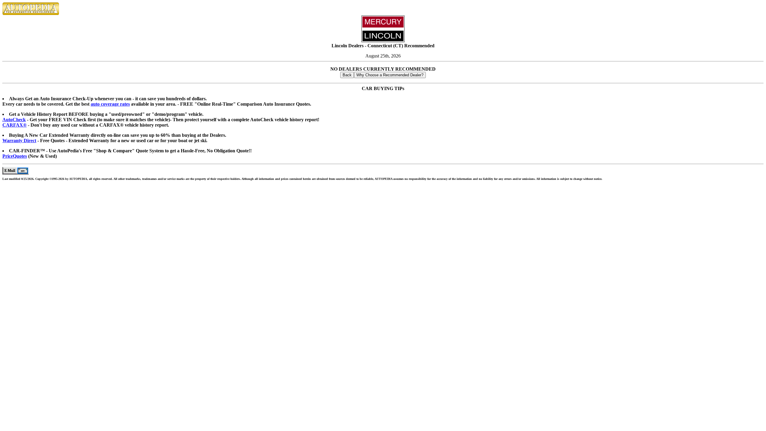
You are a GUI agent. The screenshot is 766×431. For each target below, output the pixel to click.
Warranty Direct (19, 140)
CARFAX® (14, 125)
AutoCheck (14, 119)
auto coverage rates (110, 104)
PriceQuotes (14, 156)
